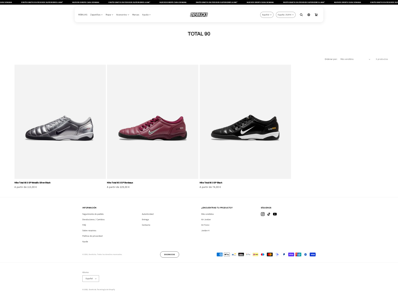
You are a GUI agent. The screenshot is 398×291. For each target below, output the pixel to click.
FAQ (84, 225)
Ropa (108, 14)
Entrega (145, 219)
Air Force (205, 225)
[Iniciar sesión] (308, 14)
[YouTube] (275, 214)
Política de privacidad (92, 236)
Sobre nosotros (89, 230)
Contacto (146, 225)
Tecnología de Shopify (106, 289)
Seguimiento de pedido (93, 214)
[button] (316, 14)
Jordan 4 (205, 230)
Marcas (135, 14)
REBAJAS (82, 14)
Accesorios (121, 14)
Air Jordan (206, 219)
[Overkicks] (199, 14)
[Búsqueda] (301, 14)
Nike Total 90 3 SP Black (211, 183)
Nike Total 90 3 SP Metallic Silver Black (32, 183)
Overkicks (93, 289)
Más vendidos (207, 214)
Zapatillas (95, 14)
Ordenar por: (331, 59)
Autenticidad (148, 214)
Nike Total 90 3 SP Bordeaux (120, 183)
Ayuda (145, 14)
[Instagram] (263, 214)
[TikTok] (269, 214)
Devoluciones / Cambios (93, 219)
